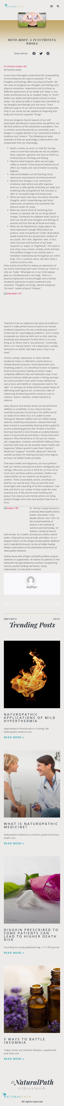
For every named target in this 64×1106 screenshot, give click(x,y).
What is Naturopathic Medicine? (31, 825)
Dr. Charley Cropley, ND (15, 66)
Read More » (14, 737)
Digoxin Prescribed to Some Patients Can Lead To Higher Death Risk (31, 935)
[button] (51, 6)
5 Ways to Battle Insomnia (25, 1041)
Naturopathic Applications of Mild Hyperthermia (30, 717)
